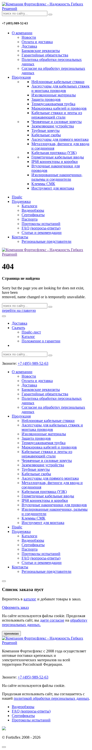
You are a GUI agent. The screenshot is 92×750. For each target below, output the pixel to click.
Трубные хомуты (45, 130)
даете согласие (52, 620)
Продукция (21, 77)
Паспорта (30, 219)
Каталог (28, 336)
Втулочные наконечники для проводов (54, 505)
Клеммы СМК (43, 184)
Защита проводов (46, 99)
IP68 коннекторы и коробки (54, 161)
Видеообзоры (33, 210)
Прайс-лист (31, 332)
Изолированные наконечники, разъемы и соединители (56, 177)
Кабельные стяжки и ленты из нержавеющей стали (56, 115)
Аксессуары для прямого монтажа (60, 139)
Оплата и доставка (37, 42)
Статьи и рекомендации (42, 232)
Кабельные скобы (46, 135)
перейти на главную (19, 310)
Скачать (18, 328)
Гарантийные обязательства (45, 55)
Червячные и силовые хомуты (56, 122)
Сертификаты (33, 215)
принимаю (11, 633)
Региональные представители (46, 241)
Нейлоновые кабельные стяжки (57, 82)
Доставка (29, 46)
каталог (30, 599)
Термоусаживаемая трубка (53, 104)
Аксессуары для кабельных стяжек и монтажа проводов (60, 88)
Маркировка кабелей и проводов (59, 108)
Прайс (17, 197)
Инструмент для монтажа (52, 188)
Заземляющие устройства (52, 126)
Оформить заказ (15, 607)
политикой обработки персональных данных (51, 698)
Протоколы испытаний (41, 224)
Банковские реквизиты (41, 51)
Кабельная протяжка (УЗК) (54, 153)
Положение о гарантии (41, 341)
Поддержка (21, 201)
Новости (29, 37)
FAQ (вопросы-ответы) (41, 228)
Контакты (20, 237)
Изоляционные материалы (53, 95)
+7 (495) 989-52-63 (33, 363)
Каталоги (29, 206)
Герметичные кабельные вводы (57, 157)
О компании (22, 33)
